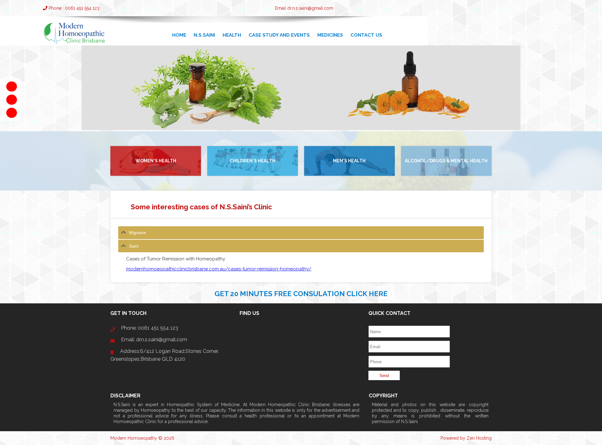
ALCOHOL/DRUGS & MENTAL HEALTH (446, 160)
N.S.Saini (204, 35)
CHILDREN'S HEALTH (252, 160)
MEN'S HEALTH (349, 160)
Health (232, 35)
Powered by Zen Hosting (466, 438)
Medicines (330, 35)
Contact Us (366, 35)
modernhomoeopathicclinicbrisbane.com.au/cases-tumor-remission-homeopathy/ (218, 269)
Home (179, 35)
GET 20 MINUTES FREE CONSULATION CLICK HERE (301, 294)
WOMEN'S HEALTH (155, 160)
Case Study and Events (279, 35)
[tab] (301, 232)
